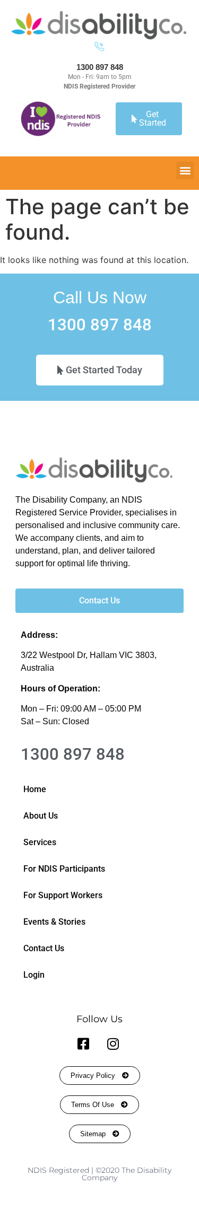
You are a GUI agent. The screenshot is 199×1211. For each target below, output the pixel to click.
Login (34, 975)
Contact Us (43, 948)
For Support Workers (62, 895)
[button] (185, 170)
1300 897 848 (99, 67)
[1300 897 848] (99, 46)
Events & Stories (54, 922)
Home (34, 789)
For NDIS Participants (64, 869)
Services (39, 842)
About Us (40, 816)
